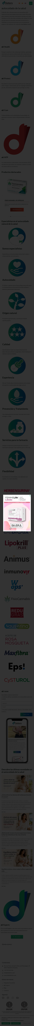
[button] (30, 495)
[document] (17, 513)
